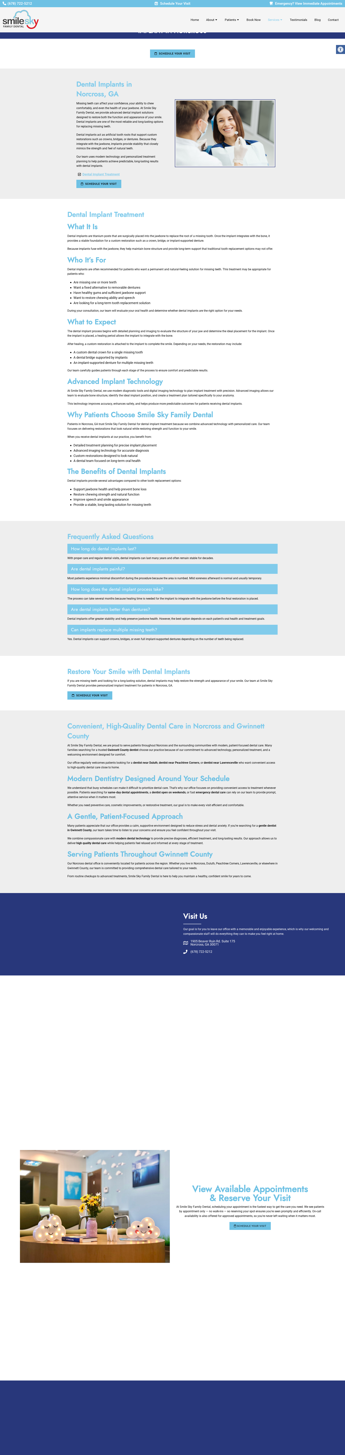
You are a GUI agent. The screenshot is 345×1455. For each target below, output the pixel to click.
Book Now (254, 20)
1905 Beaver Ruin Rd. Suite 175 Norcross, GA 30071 (212, 943)
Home (195, 20)
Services (273, 20)
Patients (230, 20)
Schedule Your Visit (174, 3)
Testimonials (298, 20)
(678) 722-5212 (20, 3)
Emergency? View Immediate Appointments (308, 3)
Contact (333, 20)
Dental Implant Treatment (101, 174)
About (210, 20)
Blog (317, 20)
